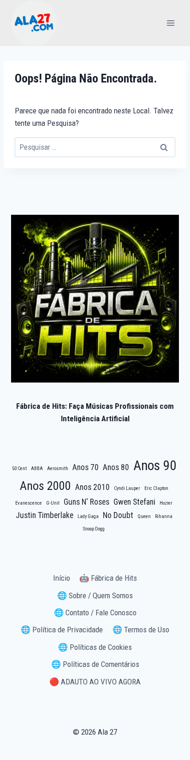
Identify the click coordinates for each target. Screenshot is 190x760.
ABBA (37, 468)
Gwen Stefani (134, 502)
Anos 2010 (92, 487)
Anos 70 (85, 467)
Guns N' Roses (86, 502)
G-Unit (52, 503)
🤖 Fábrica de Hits (108, 578)
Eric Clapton (156, 488)
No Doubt (118, 515)
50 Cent (19, 468)
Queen (144, 516)
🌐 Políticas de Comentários (95, 664)
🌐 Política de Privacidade (62, 629)
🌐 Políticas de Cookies (95, 647)
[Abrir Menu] (170, 23)
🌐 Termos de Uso (141, 629)
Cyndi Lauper (127, 488)
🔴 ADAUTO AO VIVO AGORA (95, 681)
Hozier (166, 503)
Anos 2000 (45, 486)
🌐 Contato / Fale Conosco (95, 612)
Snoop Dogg (94, 529)
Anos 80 (116, 467)
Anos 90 (154, 465)
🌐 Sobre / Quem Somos (95, 595)
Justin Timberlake (44, 515)
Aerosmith (57, 468)
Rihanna (163, 516)
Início (61, 578)
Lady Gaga (88, 516)
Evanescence (28, 503)
